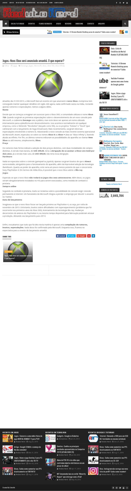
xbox (44, 66)
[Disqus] (49, 328)
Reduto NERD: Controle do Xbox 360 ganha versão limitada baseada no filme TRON (113, 119)
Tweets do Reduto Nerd (114, 184)
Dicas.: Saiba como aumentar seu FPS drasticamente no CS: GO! (113, 459)
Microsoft (37, 66)
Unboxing (79, 23)
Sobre (51, 3)
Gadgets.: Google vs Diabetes (68, 435)
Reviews (68, 23)
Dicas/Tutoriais (17, 23)
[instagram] (120, 2)
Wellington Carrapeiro (113, 141)
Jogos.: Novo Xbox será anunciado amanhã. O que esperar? (18, 257)
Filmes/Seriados (45, 23)
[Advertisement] (49, 47)
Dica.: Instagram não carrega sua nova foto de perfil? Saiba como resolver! (114, 470)
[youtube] (127, 2)
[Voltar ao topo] (127, 487)
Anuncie (5, 3)
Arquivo (101, 23)
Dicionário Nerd (30, 3)
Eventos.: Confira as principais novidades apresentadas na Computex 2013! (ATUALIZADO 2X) (71, 449)
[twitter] (123, 2)
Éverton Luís (109, 126)
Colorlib (12, 487)
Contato (11, 3)
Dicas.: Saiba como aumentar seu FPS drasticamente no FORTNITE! (28, 470)
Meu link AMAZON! (42, 3)
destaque (48, 32)
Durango (24, 66)
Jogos (58, 23)
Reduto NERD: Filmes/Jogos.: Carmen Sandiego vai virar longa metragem (111, 162)
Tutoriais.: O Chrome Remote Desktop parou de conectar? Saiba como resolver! (80, 32)
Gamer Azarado (58, 3)
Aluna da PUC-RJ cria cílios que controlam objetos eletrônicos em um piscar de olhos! (70, 463)
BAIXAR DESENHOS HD (112, 155)
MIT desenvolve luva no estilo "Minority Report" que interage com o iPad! (71, 475)
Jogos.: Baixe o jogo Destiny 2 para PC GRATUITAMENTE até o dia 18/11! (28, 459)
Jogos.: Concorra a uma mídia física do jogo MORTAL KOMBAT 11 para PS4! (28, 437)
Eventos (31, 23)
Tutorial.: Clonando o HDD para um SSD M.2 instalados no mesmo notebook (113, 133)
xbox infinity (60, 66)
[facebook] (116, 2)
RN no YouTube (20, 3)
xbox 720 (50, 66)
